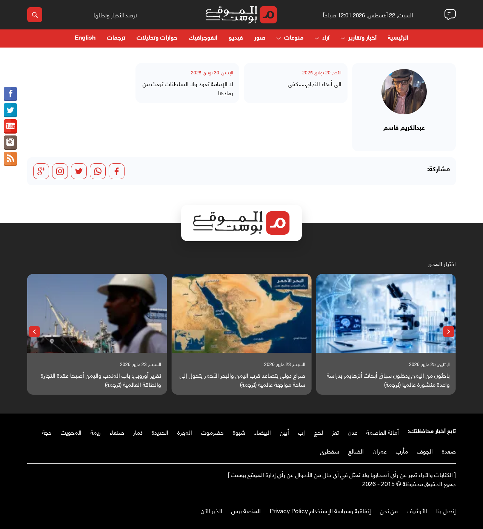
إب (301, 431)
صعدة (449, 450)
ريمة (96, 431)
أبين (284, 431)
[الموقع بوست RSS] (10, 159)
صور (259, 38)
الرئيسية (398, 38)
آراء (325, 38)
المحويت (71, 431)
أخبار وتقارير (362, 38)
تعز (335, 431)
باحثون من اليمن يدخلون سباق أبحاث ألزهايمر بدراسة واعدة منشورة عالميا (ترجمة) (388, 380)
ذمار (138, 431)
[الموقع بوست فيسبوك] (10, 94)
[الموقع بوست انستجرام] (10, 142)
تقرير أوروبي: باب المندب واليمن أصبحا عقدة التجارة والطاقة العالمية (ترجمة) (101, 380)
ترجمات (116, 38)
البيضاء (262, 431)
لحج (318, 431)
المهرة (184, 431)
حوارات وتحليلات (157, 38)
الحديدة (160, 431)
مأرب (402, 450)
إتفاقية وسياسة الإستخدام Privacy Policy (320, 510)
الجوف (425, 450)
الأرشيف (417, 510)
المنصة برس (246, 510)
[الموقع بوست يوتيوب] (10, 126)
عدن (352, 431)
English (85, 38)
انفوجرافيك (203, 38)
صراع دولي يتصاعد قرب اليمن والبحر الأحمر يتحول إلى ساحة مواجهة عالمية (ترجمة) (242, 380)
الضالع (356, 450)
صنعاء (117, 431)
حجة (47, 431)
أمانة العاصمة (382, 431)
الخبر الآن (211, 510)
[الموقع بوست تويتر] (10, 110)
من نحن (389, 510)
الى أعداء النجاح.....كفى (314, 83)
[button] (448, 331)
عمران (380, 450)
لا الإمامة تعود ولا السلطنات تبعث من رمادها (188, 88)
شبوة (239, 431)
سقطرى (329, 450)
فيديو (236, 38)
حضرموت (212, 431)
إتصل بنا (446, 510)
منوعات (293, 38)
